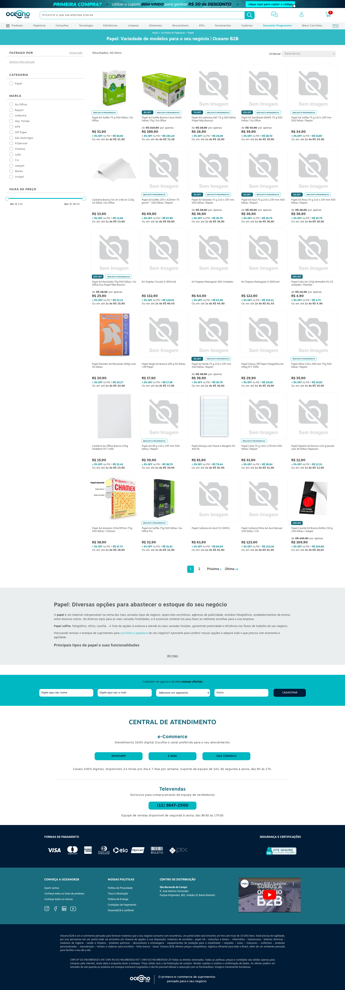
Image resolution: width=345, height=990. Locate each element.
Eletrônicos (110, 26)
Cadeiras (247, 26)
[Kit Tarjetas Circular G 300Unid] (164, 253)
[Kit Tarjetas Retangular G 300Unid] (264, 253)
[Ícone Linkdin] (64, 910)
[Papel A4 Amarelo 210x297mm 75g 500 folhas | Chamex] (114, 499)
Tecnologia (86, 26)
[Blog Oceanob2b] (336, 26)
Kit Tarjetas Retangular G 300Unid (260, 282)
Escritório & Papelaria (173, 33)
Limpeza (133, 26)
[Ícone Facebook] (55, 910)
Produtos (17, 26)
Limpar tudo (75, 53)
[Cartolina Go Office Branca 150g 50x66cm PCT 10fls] (114, 417)
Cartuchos (62, 26)
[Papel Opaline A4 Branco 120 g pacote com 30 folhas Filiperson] (314, 417)
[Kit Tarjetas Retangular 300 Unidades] (214, 253)
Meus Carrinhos (312, 26)
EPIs (202, 26)
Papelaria (39, 26)
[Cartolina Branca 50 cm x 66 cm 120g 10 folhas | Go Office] (114, 171)
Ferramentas (223, 26)
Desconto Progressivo (277, 26)
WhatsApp (118, 756)
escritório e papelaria (134, 633)
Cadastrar (289, 692)
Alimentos (155, 26)
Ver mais (172, 656)
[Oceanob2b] (18, 15)
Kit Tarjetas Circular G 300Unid (159, 282)
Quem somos (51, 888)
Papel (191, 33)
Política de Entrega (118, 899)
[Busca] (250, 15)
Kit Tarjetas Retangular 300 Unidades (212, 282)
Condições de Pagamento (122, 905)
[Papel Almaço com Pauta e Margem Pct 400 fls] (214, 417)
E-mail (172, 756)
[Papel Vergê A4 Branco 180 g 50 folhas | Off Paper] (164, 335)
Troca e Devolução (118, 894)
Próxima (213, 569)
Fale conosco (226, 756)
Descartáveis (180, 26)
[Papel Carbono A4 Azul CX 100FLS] (214, 499)
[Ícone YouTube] (73, 910)
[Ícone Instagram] (46, 910)
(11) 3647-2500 (172, 806)
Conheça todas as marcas (58, 899)
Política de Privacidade (120, 888)
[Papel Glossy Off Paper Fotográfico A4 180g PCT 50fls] (264, 335)
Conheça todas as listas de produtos (64, 894)
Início (155, 33)
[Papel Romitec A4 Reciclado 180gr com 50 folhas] (114, 335)
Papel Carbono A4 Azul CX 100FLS (211, 528)
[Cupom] (172, 4)
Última (229, 569)
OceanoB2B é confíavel (121, 910)
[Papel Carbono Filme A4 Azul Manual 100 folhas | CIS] (264, 499)
